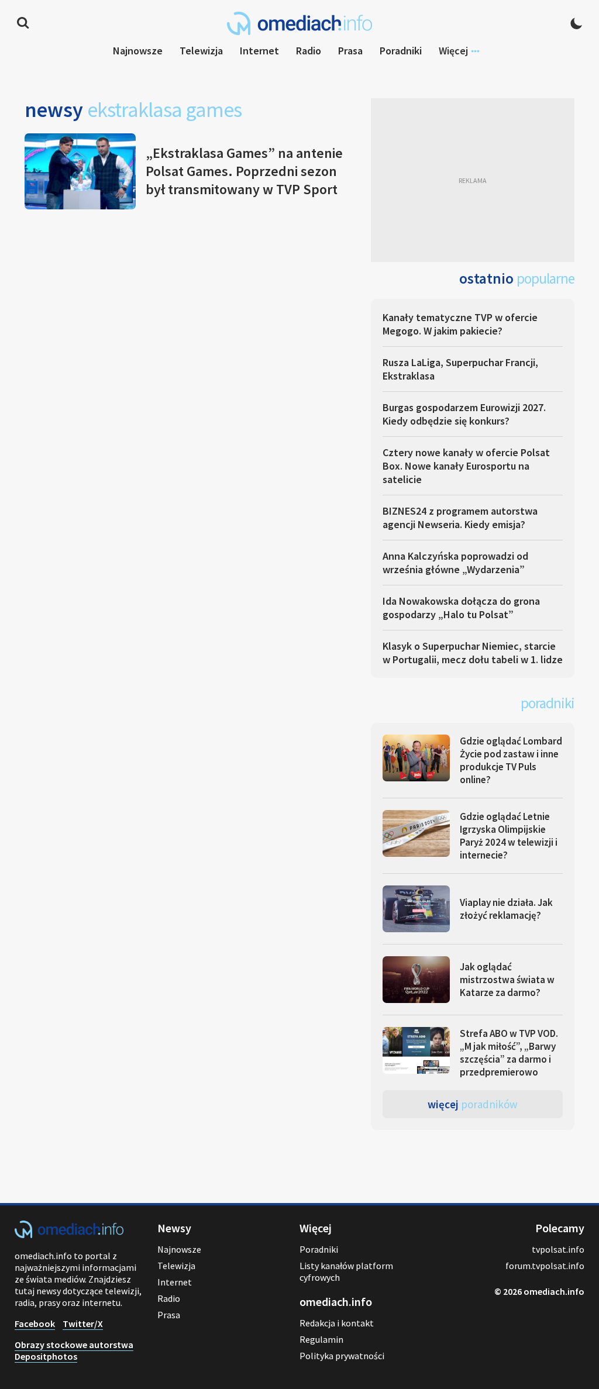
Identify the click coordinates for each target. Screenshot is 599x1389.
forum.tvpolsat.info (544, 1265)
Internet (259, 50)
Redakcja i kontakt (337, 1323)
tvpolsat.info (558, 1249)
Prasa (350, 50)
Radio (308, 50)
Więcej (473, 1104)
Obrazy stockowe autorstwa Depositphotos (74, 1350)
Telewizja (201, 50)
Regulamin (321, 1339)
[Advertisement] (472, 180)
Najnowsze (138, 50)
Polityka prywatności (342, 1356)
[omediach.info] (69, 1234)
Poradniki (401, 50)
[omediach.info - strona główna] (299, 23)
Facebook (35, 1323)
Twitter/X (83, 1323)
